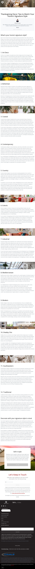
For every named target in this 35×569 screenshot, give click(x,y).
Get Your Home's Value (5, 521)
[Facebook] (1, 506)
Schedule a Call (3, 523)
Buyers (2, 518)
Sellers (2, 520)
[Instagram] (5, 506)
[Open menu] (33, 2)
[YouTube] (3, 506)
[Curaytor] (5, 511)
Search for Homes (4, 516)
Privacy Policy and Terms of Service (18, 493)
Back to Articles (5, 9)
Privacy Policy (17, 545)
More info (12, 565)
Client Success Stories (4, 515)
